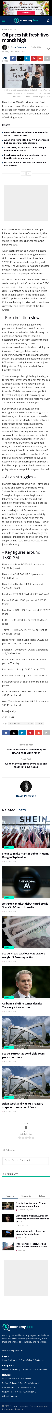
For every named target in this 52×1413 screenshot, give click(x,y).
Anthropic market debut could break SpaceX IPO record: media (25, 905)
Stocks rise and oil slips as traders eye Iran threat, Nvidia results (25, 156)
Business (5, 1369)
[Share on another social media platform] (47, 58)
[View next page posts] (28, 173)
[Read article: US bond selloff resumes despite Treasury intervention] (26, 983)
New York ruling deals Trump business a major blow (31, 1204)
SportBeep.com (8, 1387)
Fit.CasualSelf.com (9, 1383)
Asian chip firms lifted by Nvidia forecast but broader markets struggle (26, 141)
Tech (34, 1369)
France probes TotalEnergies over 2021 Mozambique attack (31, 1245)
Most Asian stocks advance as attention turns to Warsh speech (26, 134)
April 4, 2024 (36, 47)
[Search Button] (48, 20)
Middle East (15, 723)
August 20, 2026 (9, 1061)
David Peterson (18, 47)
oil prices (28, 723)
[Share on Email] (40, 58)
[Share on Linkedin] (27, 58)
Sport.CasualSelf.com (28, 1383)
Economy (16, 1369)
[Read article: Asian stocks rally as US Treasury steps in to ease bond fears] (26, 1083)
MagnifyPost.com (9, 1392)
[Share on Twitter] (20, 58)
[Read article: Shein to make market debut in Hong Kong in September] (26, 833)
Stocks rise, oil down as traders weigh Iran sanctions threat (25, 149)
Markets (13, 29)
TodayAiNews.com (27, 1392)
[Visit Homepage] (26, 21)
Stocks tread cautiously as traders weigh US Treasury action (23, 955)
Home (4, 29)
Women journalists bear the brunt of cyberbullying (30, 1232)
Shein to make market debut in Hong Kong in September (25, 855)
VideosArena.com (9, 1396)
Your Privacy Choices (12, 1350)
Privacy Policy (26, 1360)
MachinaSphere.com (26, 1387)
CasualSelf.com (24, 1379)
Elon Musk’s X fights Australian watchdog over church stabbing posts (32, 1218)
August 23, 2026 (9, 861)
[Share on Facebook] (13, 58)
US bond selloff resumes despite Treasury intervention (22, 1005)
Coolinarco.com (8, 1379)
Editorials (43, 1369)
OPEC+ (39, 723)
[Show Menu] (3, 20)
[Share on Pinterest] (34, 58)
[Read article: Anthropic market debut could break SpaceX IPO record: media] (26, 883)
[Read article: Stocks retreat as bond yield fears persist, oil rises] (26, 1033)
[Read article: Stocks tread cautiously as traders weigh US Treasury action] (26, 933)
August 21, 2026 (9, 961)
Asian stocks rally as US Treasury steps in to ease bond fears (22, 1105)
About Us (14, 1360)
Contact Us (39, 1360)
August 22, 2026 (9, 911)
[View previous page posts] (23, 173)
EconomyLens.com (19, 1406)
